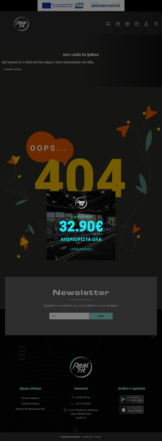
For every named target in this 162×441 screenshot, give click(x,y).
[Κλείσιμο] (116, 185)
